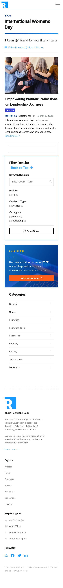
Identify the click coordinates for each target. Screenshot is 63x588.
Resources (14, 335)
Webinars (14, 367)
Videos (8, 485)
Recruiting (11, 116)
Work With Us (15, 526)
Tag (8, 15)
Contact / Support (17, 538)
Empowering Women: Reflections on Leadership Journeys (31, 102)
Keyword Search (19, 175)
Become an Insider (30, 278)
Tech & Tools (15, 359)
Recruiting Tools (17, 328)
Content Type (17, 201)
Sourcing (13, 343)
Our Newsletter (16, 520)
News (12, 312)
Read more (11, 136)
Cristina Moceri (27, 116)
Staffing (13, 351)
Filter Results (16, 47)
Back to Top (20, 168)
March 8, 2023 (45, 116)
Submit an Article (17, 532)
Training (9, 504)
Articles (8, 466)
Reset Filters (35, 47)
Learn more (11, 449)
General (13, 304)
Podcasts (9, 479)
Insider (13, 190)
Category (15, 212)
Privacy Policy (21, 571)
